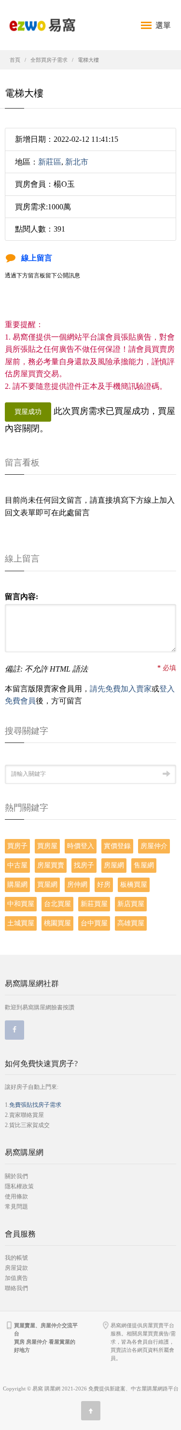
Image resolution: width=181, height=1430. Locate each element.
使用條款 (16, 1196)
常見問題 (16, 1206)
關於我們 (16, 1176)
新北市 (76, 162)
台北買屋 (57, 904)
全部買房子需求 (49, 60)
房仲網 (77, 884)
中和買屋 (20, 904)
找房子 (84, 865)
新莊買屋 (94, 904)
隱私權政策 (19, 1186)
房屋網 (114, 865)
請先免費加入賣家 (121, 689)
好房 (104, 884)
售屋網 (144, 865)
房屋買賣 (50, 865)
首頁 (15, 60)
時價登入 (80, 846)
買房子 (17, 846)
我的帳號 (16, 1257)
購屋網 (17, 884)
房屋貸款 (16, 1268)
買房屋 (47, 846)
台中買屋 (94, 923)
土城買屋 (20, 923)
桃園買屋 (57, 923)
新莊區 (49, 162)
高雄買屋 (130, 923)
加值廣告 (16, 1278)
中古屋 (17, 865)
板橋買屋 (133, 884)
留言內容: (21, 596)
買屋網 (47, 884)
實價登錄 (117, 846)
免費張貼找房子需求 (35, 1104)
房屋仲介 (153, 846)
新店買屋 (130, 904)
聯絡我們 (16, 1288)
